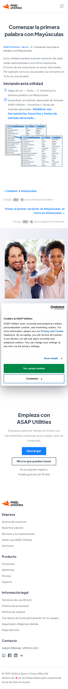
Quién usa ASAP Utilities (17, 539)
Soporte (7, 582)
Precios (6, 576)
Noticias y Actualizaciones (18, 533)
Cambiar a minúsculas (21, 191)
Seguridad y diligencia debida (20, 624)
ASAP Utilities (11, 47)
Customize (32, 378)
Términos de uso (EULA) (17, 600)
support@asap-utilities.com (20, 648)
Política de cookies (13, 611)
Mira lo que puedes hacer (34, 461)
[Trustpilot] (21, 656)
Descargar (34, 451)
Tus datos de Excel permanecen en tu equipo (30, 618)
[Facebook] (9, 656)
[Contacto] (3, 656)
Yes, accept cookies (34, 368)
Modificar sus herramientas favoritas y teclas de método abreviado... (32, 114)
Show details (51, 358)
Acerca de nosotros (14, 521)
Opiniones (8, 569)
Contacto (8, 545)
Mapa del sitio (10, 630)
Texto (25, 47)
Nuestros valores (12, 527)
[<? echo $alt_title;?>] (34, 145)
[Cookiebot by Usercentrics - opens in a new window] (50, 308)
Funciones (8, 563)
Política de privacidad (15, 606)
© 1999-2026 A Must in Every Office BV (25, 673)
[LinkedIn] (15, 656)
